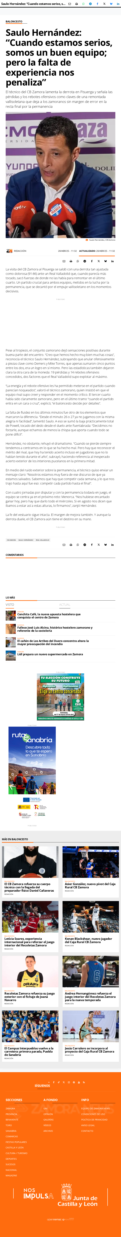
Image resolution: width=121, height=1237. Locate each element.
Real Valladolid (42, 540)
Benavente (12, 1119)
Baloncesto (14, 21)
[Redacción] (9, 251)
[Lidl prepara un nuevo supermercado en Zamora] (11, 656)
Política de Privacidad (94, 1119)
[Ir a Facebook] (53, 1082)
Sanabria (11, 1130)
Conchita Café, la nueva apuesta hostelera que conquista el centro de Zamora (49, 615)
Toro (9, 1125)
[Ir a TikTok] (58, 1082)
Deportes (11, 1158)
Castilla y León (15, 1147)
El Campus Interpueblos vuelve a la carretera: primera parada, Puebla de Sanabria (28, 1051)
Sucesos (10, 1164)
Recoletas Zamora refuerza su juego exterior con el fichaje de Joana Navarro (29, 996)
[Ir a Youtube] (78, 1082)
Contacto (87, 1130)
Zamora (10, 1108)
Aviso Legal (88, 1125)
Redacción (20, 250)
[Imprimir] (76, 4)
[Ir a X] (63, 1082)
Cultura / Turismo (16, 1153)
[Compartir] (83, 4)
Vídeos (47, 1125)
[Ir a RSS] (83, 1082)
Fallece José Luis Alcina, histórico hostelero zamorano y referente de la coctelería (54, 629)
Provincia (11, 1114)
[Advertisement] (60, 322)
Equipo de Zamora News (95, 1108)
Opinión (48, 1114)
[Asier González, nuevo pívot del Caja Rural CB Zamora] (91, 862)
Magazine (11, 1175)
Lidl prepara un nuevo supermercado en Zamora (50, 654)
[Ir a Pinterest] (73, 1082)
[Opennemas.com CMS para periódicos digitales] (60, 1219)
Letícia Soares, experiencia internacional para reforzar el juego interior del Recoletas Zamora (29, 942)
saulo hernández (25, 540)
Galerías (48, 1119)
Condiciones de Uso (93, 1114)
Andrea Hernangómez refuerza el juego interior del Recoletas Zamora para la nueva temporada (90, 996)
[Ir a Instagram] (68, 1082)
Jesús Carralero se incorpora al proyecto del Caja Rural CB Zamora (89, 1050)
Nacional (11, 1169)
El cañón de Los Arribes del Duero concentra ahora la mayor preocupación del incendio (53, 642)
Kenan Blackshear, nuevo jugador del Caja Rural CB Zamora (88, 940)
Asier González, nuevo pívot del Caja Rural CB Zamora (90, 885)
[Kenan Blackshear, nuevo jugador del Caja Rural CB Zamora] (91, 917)
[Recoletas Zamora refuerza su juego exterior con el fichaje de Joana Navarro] (30, 971)
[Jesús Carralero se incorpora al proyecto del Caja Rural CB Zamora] (91, 1026)
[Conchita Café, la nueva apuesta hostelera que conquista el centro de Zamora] (11, 616)
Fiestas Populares (16, 1142)
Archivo (48, 1130)
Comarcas (12, 1136)
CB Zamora (11, 540)
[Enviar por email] (69, 4)
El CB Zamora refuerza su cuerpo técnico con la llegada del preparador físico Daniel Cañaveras (29, 887)
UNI (45, 1108)
